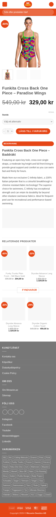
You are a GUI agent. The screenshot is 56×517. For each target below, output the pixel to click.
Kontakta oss (8, 356)
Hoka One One (16, 467)
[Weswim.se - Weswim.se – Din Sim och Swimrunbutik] (28, 4)
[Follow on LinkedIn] (16, 412)
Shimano (25, 481)
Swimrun (6, 485)
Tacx (28, 485)
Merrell (14, 471)
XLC (33, 495)
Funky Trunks (17, 462)
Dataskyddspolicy (11, 367)
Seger (16, 481)
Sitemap (6, 395)
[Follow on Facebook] (4, 412)
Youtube (6, 430)
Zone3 (47, 495)
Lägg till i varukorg (33, 131)
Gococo (46, 462)
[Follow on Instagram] (10, 412)
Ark (10, 457)
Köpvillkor (7, 362)
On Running (41, 471)
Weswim (24, 495)
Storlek (5, 115)
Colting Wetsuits (21, 457)
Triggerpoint (17, 490)
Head (5, 467)
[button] (4, 4)
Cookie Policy (9, 373)
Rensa (51, 112)
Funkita (6, 462)
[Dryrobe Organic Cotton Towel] (39, 309)
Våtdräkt (6, 495)
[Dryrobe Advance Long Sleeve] (13, 309)
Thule (35, 485)
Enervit (34, 457)
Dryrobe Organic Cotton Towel (39, 324)
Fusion (29, 462)
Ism (26, 467)
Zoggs (40, 495)
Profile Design (23, 476)
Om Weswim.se (10, 390)
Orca (5, 476)
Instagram (7, 419)
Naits (31, 471)
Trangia (6, 490)
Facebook (7, 425)
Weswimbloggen (10, 436)
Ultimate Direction (37, 490)
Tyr (25, 490)
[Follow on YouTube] (21, 412)
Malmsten (35, 467)
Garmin (37, 462)
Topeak (43, 485)
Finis (41, 457)
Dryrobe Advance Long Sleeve (41, 274)
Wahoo (16, 495)
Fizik (48, 457)
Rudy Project (37, 476)
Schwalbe (7, 481)
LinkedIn (6, 441)
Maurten (45, 467)
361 (4, 457)
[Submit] (50, 12)
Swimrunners (18, 485)
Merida (6, 471)
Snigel (34, 481)
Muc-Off (23, 471)
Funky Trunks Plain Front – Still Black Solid (14, 274)
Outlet (12, 476)
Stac (41, 481)
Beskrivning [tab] (10, 144)
